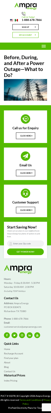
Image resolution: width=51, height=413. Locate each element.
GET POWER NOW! (25, 252)
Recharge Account (13, 353)
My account (25, 35)
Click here (25, 136)
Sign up (25, 27)
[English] (11, 20)
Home (7, 349)
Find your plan (11, 358)
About (7, 362)
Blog (6, 367)
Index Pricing (10, 380)
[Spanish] (16, 20)
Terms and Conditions (30, 399)
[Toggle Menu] (44, 46)
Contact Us (9, 371)
